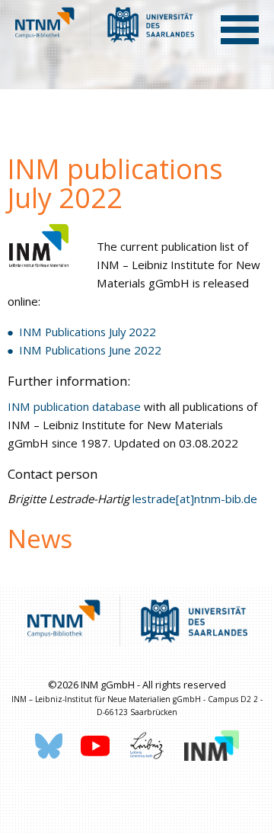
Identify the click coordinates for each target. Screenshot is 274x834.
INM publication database (76, 406)
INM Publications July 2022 (87, 331)
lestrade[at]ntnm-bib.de (194, 498)
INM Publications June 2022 (90, 350)
